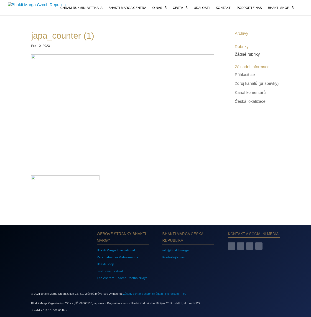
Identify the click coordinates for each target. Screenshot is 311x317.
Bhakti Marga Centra (127, 8)
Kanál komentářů (250, 92)
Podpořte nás (249, 8)
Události (202, 8)
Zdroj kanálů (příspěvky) (257, 83)
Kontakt (223, 8)
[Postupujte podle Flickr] (259, 246)
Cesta (178, 8)
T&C (183, 293)
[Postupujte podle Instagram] (240, 246)
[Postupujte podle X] (249, 246)
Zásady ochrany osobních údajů (143, 293)
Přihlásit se (245, 74)
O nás (157, 8)
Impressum (172, 293)
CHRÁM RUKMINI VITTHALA (81, 8)
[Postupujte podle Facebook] (231, 246)
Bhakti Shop (278, 8)
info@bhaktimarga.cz (177, 250)
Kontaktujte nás (173, 257)
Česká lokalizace (250, 101)
